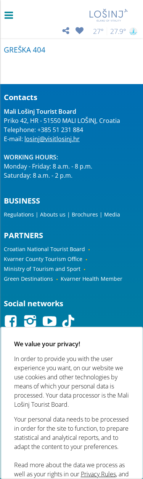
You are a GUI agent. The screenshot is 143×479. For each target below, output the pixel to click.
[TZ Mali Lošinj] (108, 15)
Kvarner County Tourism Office (43, 259)
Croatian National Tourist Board (44, 249)
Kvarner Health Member (91, 278)
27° (98, 31)
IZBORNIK (10, 15)
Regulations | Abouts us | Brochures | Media (62, 214)
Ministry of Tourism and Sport (42, 268)
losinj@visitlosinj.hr (52, 139)
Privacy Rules (98, 474)
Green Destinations (28, 278)
